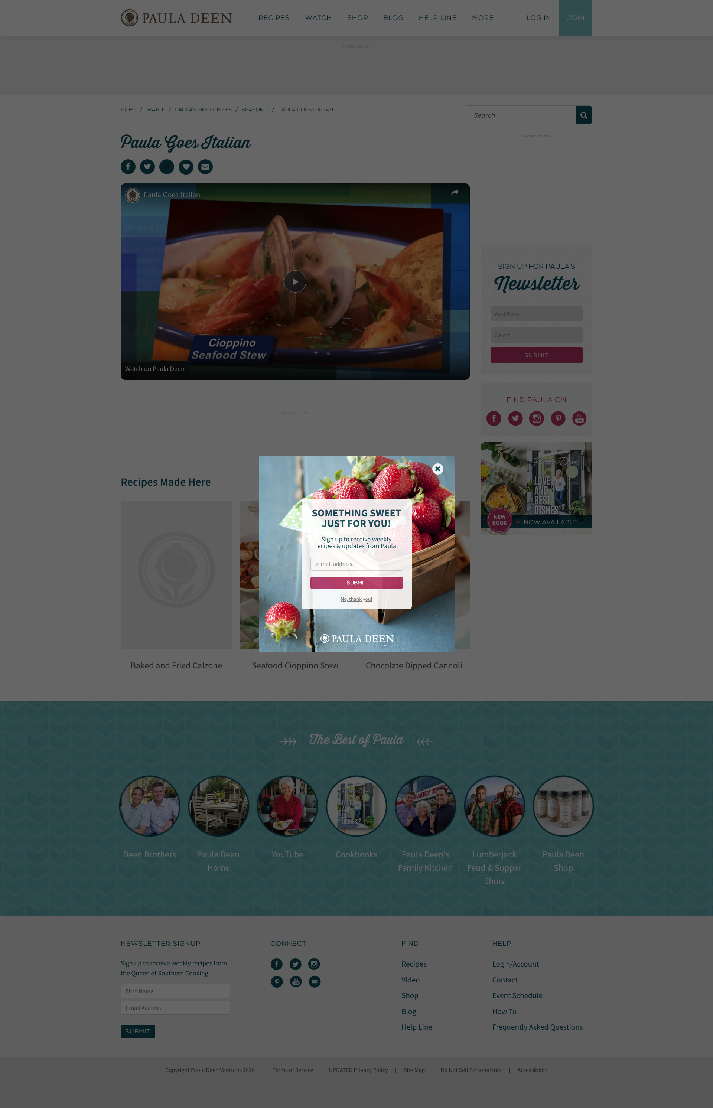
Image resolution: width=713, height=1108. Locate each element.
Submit (357, 583)
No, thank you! (356, 599)
